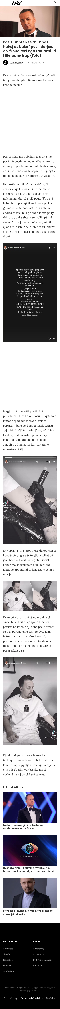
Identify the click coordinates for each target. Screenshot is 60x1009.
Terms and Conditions (32, 998)
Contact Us (38, 954)
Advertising (38, 948)
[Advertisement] (30, 121)
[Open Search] (54, 3)
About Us (37, 965)
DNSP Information (42, 959)
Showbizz (7, 954)
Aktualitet (8, 948)
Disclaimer (51, 998)
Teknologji (8, 970)
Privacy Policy (10, 998)
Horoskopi (8, 959)
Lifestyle (7, 965)
